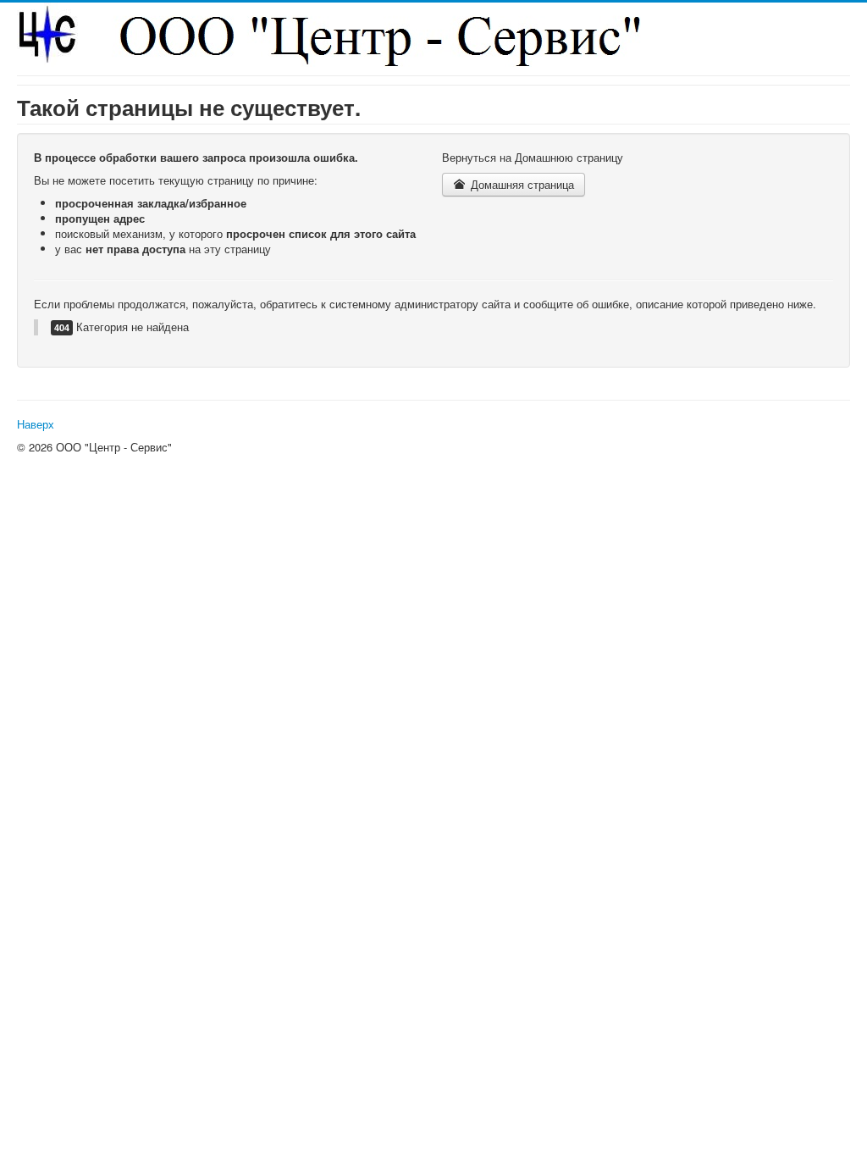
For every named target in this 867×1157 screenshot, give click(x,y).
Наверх (35, 424)
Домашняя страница (520, 184)
